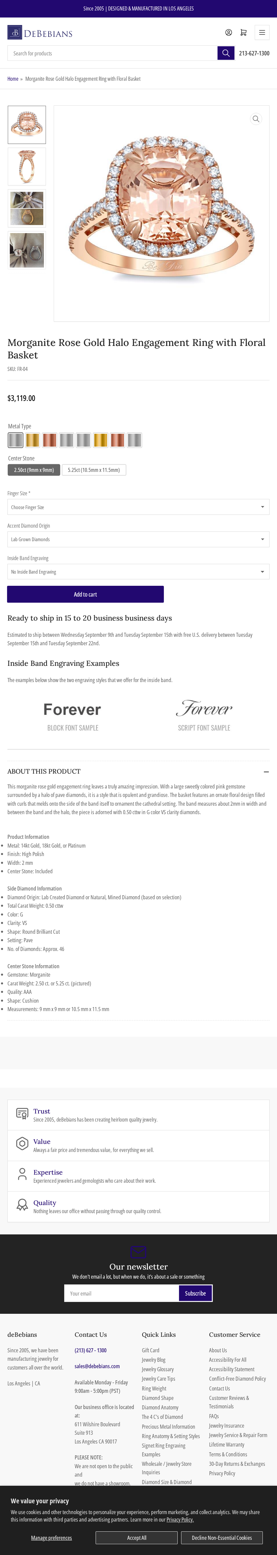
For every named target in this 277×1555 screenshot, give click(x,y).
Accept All (136, 1537)
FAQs (214, 1416)
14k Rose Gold (50, 440)
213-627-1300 (254, 53)
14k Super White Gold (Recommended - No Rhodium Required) (66, 440)
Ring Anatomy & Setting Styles (171, 1436)
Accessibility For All (227, 1359)
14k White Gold (15, 440)
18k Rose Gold (117, 440)
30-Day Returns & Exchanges (237, 1464)
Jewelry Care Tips (158, 1378)
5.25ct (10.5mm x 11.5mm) (94, 470)
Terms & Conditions (228, 1454)
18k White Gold (83, 440)
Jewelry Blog (154, 1359)
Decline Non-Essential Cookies (222, 1537)
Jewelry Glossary (158, 1369)
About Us (218, 1350)
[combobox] (121, 53)
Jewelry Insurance (226, 1425)
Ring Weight (154, 1388)
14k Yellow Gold (33, 440)
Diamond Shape (158, 1398)
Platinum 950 (134, 440)
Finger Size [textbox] (18, 493)
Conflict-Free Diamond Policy (237, 1378)
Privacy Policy (222, 1473)
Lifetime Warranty (226, 1444)
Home (13, 78)
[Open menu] (262, 32)
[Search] (226, 53)
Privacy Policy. (180, 1519)
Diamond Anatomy (160, 1407)
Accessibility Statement (231, 1369)
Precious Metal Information (168, 1426)
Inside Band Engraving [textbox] (27, 558)
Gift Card (150, 1350)
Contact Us (219, 1388)
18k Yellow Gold (101, 440)
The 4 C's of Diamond (162, 1417)
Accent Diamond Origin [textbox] (28, 525)
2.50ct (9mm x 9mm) (34, 470)
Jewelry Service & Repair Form (238, 1435)
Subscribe (195, 1293)
